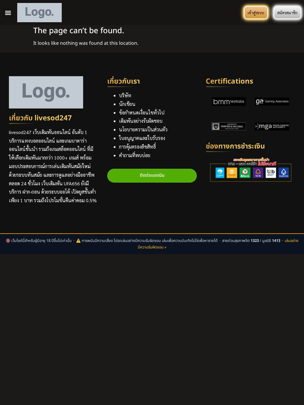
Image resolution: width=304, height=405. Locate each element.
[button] (8, 12)
